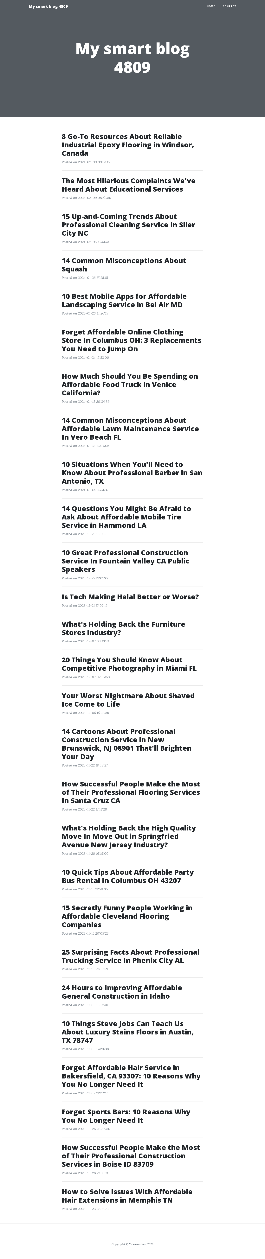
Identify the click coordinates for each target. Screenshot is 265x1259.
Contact (229, 6)
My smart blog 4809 (48, 6)
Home (211, 6)
